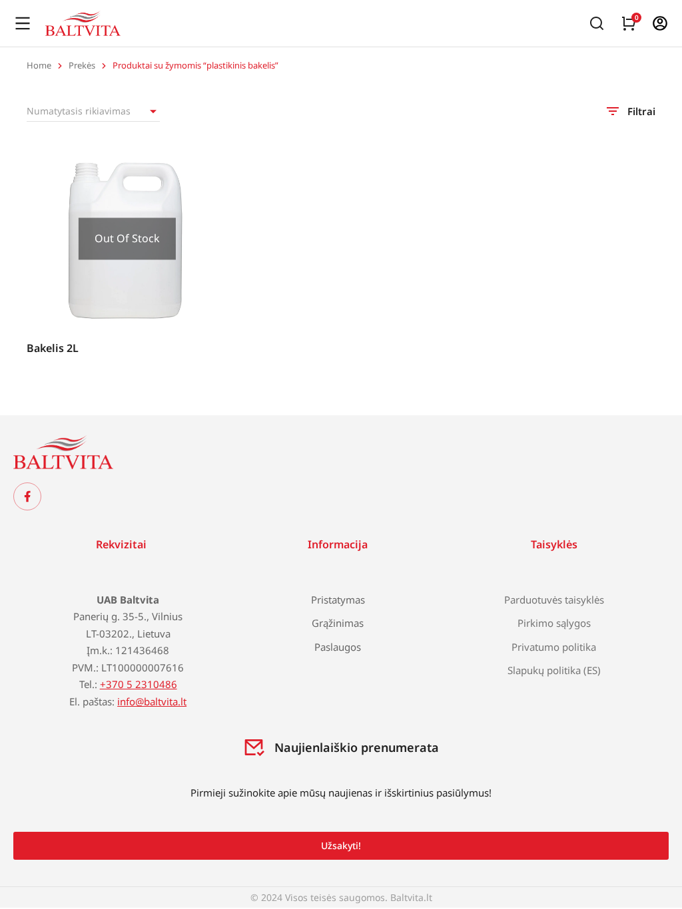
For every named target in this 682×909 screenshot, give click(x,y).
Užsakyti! (341, 845)
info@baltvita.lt (151, 701)
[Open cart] (629, 23)
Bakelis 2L (53, 348)
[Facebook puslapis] (27, 496)
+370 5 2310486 (138, 684)
